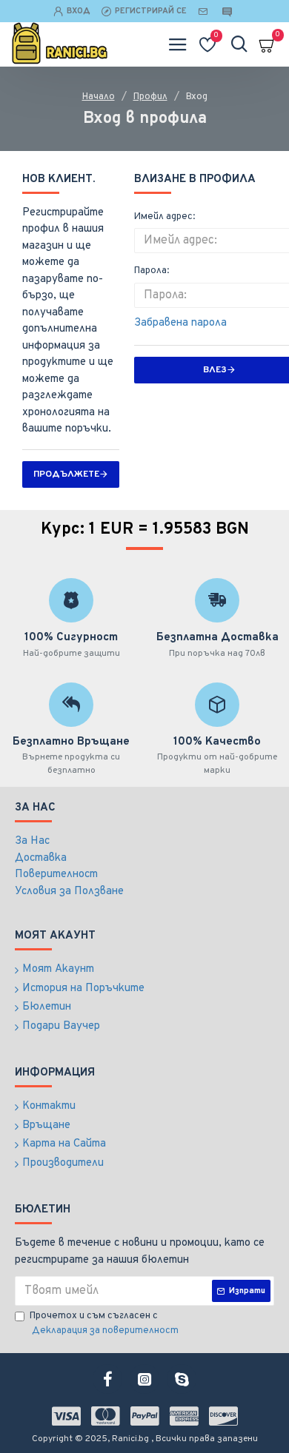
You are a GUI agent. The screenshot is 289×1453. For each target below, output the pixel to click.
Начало (98, 97)
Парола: (151, 271)
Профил (150, 97)
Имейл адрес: (164, 217)
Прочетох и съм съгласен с (104, 1323)
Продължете (66, 474)
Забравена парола (180, 323)
